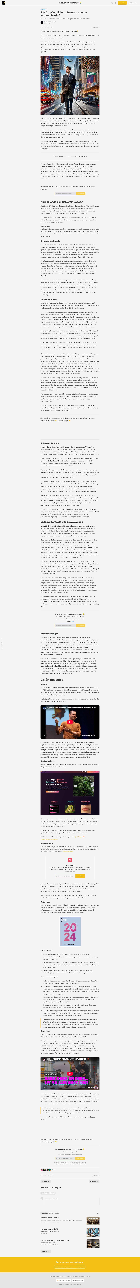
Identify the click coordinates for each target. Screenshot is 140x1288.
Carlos (61, 1113)
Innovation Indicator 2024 (78, 905)
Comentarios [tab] (44, 1193)
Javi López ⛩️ (80, 837)
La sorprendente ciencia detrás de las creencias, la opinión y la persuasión (61, 1220)
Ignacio (71, 1113)
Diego (66, 1113)
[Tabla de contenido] (2, 644)
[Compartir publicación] (115, 3)
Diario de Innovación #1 (49, 1229)
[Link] (38, 202)
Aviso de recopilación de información (64, 1163)
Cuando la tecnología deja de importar (55, 1240)
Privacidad (69, 1276)
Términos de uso (70, 1162)
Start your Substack (64, 1280)
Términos (75, 1276)
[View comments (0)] (47, 27)
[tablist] (48, 1193)
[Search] (111, 3)
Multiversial (47, 851)
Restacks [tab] (52, 1193)
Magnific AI (45, 767)
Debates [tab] (57, 1213)
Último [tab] (51, 1213)
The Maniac (44, 206)
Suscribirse (122, 3)
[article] (70, 1221)
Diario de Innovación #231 (48, 1242)
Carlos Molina (68, 851)
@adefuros (56, 35)
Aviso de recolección (84, 1276)
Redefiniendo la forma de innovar (50, 1231)
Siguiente (93, 1181)
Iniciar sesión (133, 3)
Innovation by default (50, 21)
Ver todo (44, 1251)
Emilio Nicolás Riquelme (49, 839)
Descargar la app (78, 1280)
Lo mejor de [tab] (44, 1213)
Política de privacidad (81, 1163)
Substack (61, 1284)
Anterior (46, 1181)
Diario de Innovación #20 (50, 1218)
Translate (44, 9)
